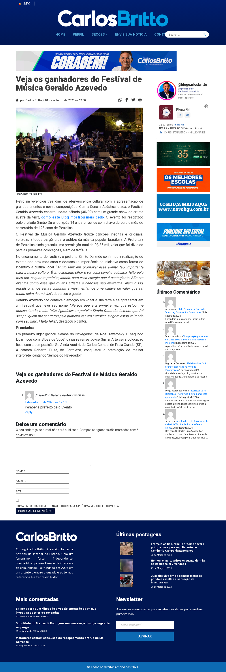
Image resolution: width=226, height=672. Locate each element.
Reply (28, 412)
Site (18, 491)
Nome (20, 471)
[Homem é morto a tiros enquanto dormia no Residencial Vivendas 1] (126, 565)
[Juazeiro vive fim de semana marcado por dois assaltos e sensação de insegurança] (126, 580)
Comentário (25, 435)
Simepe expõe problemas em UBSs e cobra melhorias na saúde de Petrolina (186, 339)
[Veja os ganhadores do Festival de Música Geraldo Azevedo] (126, 99)
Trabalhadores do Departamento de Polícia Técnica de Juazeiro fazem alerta (186, 424)
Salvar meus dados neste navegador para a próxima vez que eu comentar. (68, 506)
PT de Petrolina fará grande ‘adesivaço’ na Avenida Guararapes (185, 366)
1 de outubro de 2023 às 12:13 (46, 402)
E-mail (21, 481)
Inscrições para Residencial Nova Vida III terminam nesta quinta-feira (186, 394)
